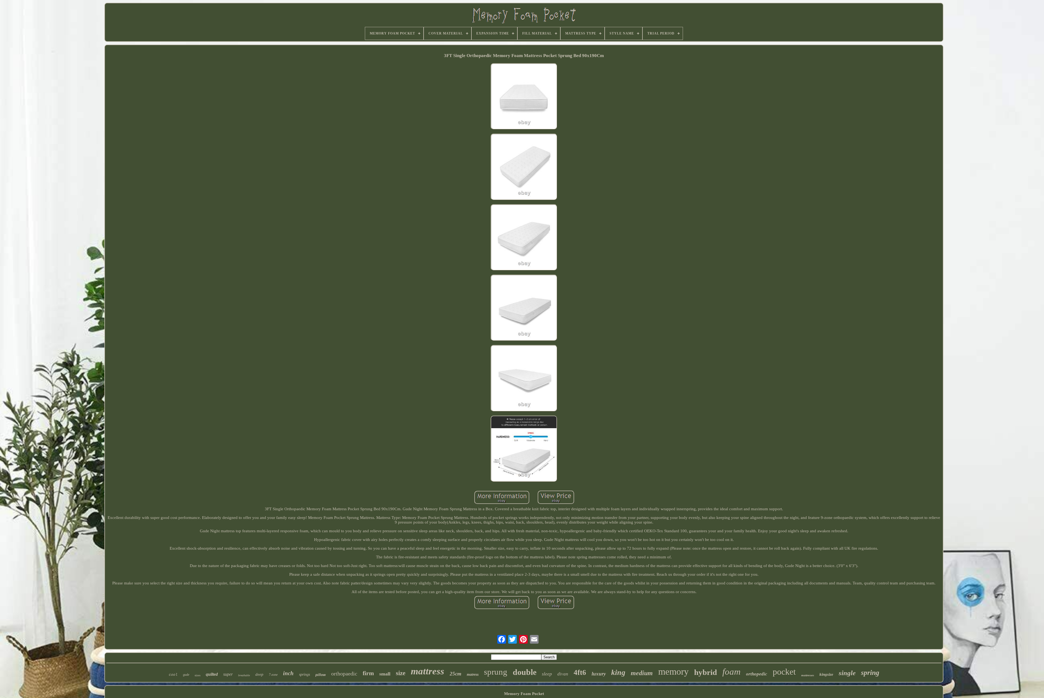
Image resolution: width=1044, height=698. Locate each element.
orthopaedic (344, 674)
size (400, 673)
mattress (427, 671)
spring (870, 673)
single (847, 673)
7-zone (273, 675)
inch (288, 673)
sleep (547, 674)
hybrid (705, 672)
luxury (599, 674)
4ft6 (580, 672)
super (228, 674)
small (384, 674)
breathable (244, 675)
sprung (495, 672)
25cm (455, 674)
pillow (320, 675)
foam (731, 672)
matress (472, 674)
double (524, 672)
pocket (784, 672)
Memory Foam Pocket (524, 693)
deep (259, 674)
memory (673, 671)
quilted (212, 674)
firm (368, 673)
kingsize (826, 674)
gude (186, 675)
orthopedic (756, 674)
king (618, 672)
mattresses (807, 675)
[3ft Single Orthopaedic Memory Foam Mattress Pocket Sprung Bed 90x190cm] (524, 97)
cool (173, 675)
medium (642, 673)
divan (562, 674)
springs (304, 674)
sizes (197, 675)
